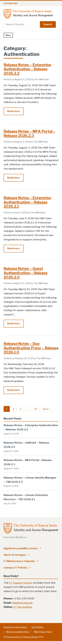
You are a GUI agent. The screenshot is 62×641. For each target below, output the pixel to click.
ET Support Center (20, 582)
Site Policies (37, 627)
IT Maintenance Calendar (21, 561)
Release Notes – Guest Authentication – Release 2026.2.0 (25, 272)
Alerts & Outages (16, 554)
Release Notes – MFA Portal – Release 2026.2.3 (29, 133)
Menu (8, 35)
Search (47, 24)
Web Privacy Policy (43, 631)
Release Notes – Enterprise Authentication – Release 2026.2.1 (27, 202)
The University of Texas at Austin (22, 637)
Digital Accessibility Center (22, 548)
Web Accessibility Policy (17, 631)
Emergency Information (15, 627)
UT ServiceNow (22, 606)
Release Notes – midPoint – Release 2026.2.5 (26, 444)
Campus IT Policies (17, 567)
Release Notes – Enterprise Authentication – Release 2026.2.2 (27, 69)
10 (35, 408)
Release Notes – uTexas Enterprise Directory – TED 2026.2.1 (26, 497)
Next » (46, 408)
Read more (15, 112)
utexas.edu (11, 3)
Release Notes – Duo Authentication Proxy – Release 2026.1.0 (31, 348)
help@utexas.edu (22, 602)
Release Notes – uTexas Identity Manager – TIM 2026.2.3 (30, 479)
